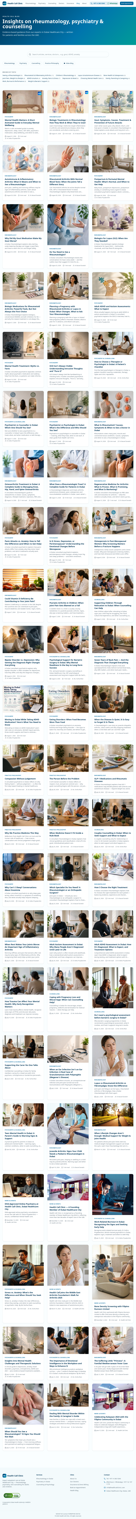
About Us (73, 1479)
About (84, 3)
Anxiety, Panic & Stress (51, 78)
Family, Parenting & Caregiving (118, 78)
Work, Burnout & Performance (14, 81)
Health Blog (74, 1490)
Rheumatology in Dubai (44, 1479)
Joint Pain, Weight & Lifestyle (14, 78)
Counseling (52, 3)
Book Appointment (126, 3)
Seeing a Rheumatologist (12, 75)
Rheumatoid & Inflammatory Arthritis (39, 75)
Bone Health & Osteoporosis (115, 75)
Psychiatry (42, 3)
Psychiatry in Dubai (43, 1482)
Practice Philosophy (52, 63)
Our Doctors (74, 1482)
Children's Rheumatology (66, 75)
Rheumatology (31, 3)
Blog (78, 3)
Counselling (36, 63)
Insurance (70, 3)
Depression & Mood (70, 78)
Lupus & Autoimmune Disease (89, 75)
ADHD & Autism (33, 78)
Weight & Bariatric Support (38, 81)
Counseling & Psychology (45, 1485)
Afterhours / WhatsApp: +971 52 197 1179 (119, 1483)
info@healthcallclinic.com (115, 1488)
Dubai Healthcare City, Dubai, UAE (118, 1491)
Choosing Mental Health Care (92, 78)
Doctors (61, 3)
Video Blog (69, 63)
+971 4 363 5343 (99, 3)
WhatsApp (113, 3)
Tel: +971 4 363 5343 (113, 1479)
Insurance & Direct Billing (79, 1485)
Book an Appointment (78, 1488)
